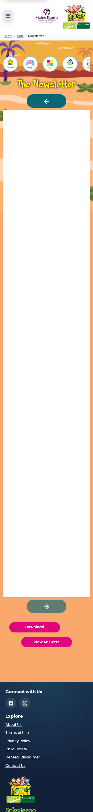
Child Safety (16, 749)
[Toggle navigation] (8, 16)
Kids (20, 36)
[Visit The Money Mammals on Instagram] (24, 703)
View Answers (46, 642)
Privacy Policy (17, 741)
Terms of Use (17, 733)
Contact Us (15, 765)
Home (8, 36)
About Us (13, 725)
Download (34, 627)
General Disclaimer (22, 757)
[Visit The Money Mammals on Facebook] (10, 703)
